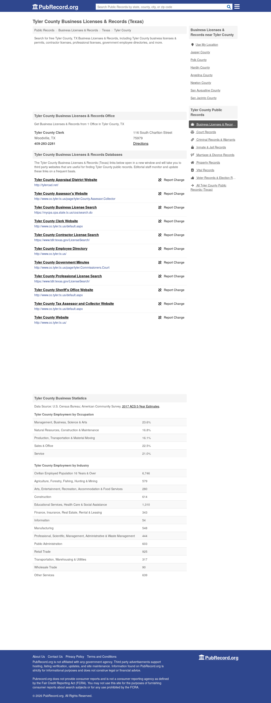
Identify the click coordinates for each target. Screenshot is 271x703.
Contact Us (55, 656)
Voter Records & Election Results (217, 177)
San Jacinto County (204, 98)
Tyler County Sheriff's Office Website (63, 289)
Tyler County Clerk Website (56, 220)
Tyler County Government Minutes (61, 262)
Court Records (206, 132)
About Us (39, 656)
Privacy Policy (75, 656)
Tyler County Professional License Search (68, 275)
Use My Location (207, 44)
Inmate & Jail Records (211, 147)
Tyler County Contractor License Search (66, 234)
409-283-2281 (44, 143)
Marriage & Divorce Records (215, 155)
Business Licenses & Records (216, 124)
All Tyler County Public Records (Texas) (208, 187)
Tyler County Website (51, 317)
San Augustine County (205, 90)
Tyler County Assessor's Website (61, 193)
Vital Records (205, 170)
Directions (140, 143)
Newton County (201, 82)
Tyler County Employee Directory (60, 248)
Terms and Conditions (101, 656)
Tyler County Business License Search (65, 207)
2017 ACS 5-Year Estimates (140, 406)
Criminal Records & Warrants (215, 139)
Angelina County (202, 75)
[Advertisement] (110, 78)
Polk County (199, 60)
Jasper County (200, 52)
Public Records (44, 30)
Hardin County (200, 67)
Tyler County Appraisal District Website (65, 179)
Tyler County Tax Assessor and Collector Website (74, 303)
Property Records (208, 162)
